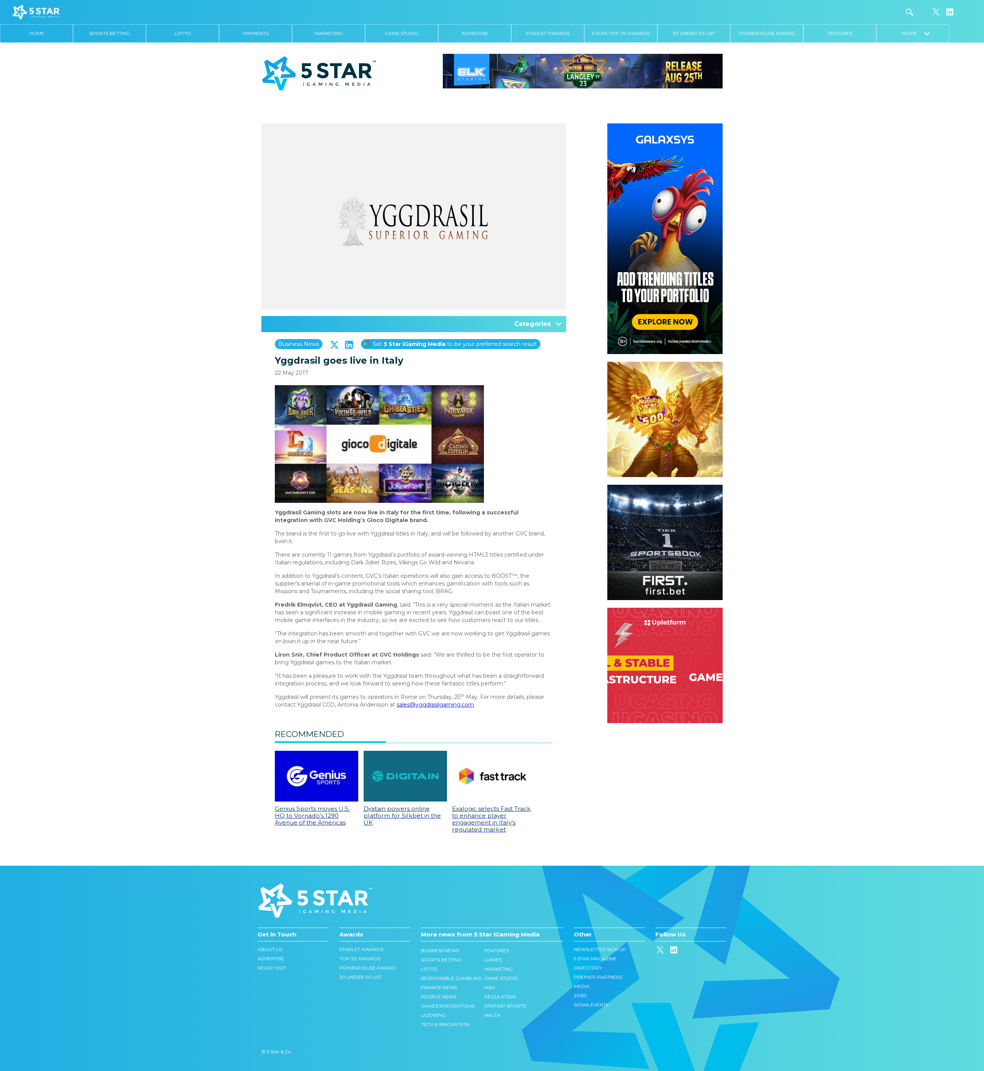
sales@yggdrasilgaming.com (435, 704)
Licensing (433, 1015)
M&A (489, 987)
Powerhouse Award (767, 33)
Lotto (183, 33)
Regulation (500, 996)
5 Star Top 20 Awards (621, 33)
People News (438, 996)
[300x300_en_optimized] (665, 611)
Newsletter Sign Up (600, 949)
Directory (588, 968)
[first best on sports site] (665, 488)
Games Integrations (448, 1006)
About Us (270, 949)
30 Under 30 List (694, 33)
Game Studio (402, 33)
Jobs (580, 995)
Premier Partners (598, 977)
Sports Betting (109, 33)
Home (36, 33)
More (913, 33)
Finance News (439, 987)
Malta (492, 1015)
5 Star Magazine (595, 958)
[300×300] (665, 365)
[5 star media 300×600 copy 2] (665, 127)
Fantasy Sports (505, 1006)
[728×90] (583, 70)
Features (840, 33)
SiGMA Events (591, 1005)
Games (493, 960)
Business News (298, 344)
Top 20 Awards (359, 958)
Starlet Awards (548, 33)
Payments (255, 33)
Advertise (475, 33)
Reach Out (272, 968)
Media (582, 986)
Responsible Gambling (451, 978)
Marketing (328, 33)
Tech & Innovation (445, 1024)
